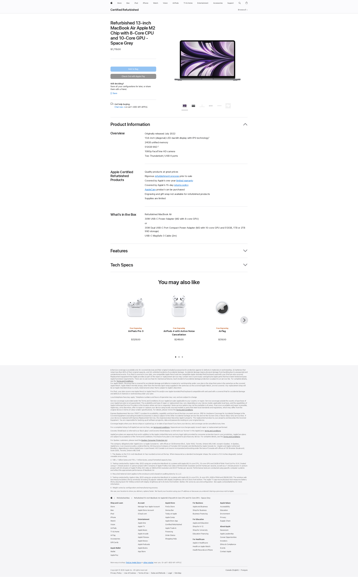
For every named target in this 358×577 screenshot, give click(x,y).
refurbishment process (167, 176)
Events (222, 548)
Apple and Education (201, 523)
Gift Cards (114, 542)
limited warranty (184, 180)
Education (224, 510)
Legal (170, 573)
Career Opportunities (228, 537)
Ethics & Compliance (228, 544)
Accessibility (225, 507)
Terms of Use (143, 573)
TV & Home (114, 532)
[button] (239, 3)
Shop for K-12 (198, 526)
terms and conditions (162, 427)
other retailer (148, 563)
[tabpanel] (208, 60)
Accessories (115, 539)
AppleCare (150, 189)
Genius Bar (169, 510)
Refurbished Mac (123, 498)
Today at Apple (171, 514)
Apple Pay (114, 555)
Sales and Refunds (158, 573)
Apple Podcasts (144, 544)
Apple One (142, 523)
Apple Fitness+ (143, 537)
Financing (169, 532)
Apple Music (142, 530)
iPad (112, 514)
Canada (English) (232, 570)
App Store (142, 552)
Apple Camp (170, 517)
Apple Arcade (143, 534)
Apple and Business (200, 507)
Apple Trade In (170, 528)
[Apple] (111, 497)
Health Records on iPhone (203, 550)
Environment (225, 514)
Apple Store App (171, 521)
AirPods (113, 528)
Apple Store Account (146, 510)
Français (244, 570)
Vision (112, 525)
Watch (112, 521)
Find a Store (170, 507)
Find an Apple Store (133, 563)
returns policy (181, 185)
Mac (112, 510)
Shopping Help (170, 539)
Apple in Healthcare (200, 543)
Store (112, 507)
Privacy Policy (116, 573)
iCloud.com (142, 514)
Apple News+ (143, 541)
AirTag (112, 535)
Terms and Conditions (124, 381)
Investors (223, 541)
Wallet (112, 552)
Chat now (120, 107)
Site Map (178, 573)
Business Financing (200, 514)
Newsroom (224, 530)
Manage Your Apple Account (149, 507)
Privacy (223, 517)
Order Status (170, 535)
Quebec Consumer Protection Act (154, 440)
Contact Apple (225, 552)
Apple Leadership (227, 534)
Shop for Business (200, 510)
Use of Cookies (130, 573)
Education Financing (200, 534)
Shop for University (200, 530)
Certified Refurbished (124, 9)
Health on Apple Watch (201, 546)
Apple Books (143, 548)
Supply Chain (225, 521)
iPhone (113, 517)
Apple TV (141, 526)
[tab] (185, 106)
